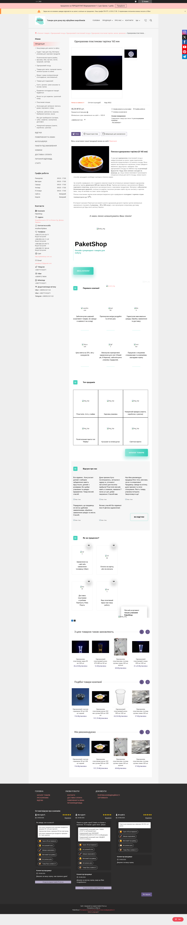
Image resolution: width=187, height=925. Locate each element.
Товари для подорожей (45, 81)
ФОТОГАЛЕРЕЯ (41, 141)
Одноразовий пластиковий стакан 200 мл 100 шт (141, 661)
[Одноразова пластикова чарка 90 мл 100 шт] (80, 647)
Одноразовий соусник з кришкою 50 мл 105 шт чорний (80, 711)
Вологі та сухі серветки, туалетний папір (49, 97)
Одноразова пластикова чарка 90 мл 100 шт (80, 661)
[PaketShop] (40, 20)
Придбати (121, 6)
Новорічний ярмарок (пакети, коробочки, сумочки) (47, 126)
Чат (179, 919)
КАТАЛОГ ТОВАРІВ (43, 795)
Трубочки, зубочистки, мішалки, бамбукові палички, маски (48, 113)
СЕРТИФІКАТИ (103, 798)
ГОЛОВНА (96, 20)
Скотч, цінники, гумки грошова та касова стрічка (48, 86)
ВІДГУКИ (38, 133)
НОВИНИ (38, 150)
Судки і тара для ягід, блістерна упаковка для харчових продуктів (48, 53)
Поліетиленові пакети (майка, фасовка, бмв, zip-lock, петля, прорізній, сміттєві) (47, 60)
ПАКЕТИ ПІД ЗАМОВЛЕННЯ (46, 146)
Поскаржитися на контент (88, 910)
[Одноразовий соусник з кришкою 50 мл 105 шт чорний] (80, 697)
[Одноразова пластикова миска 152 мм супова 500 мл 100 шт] (100, 697)
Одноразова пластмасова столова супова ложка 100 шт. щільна (120, 662)
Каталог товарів (43, 33)
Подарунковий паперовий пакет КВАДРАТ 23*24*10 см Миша (92, 838)
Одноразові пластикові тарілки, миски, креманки (108, 33)
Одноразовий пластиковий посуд (78, 33)
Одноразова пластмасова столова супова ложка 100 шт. (140, 711)
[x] (75, 620)
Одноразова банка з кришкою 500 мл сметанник (53, 831)
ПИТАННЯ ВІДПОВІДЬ (43, 159)
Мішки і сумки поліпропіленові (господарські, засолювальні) (47, 76)
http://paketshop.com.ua (43, 256)
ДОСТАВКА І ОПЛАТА (43, 154)
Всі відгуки (139, 517)
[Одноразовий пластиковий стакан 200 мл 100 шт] (141, 647)
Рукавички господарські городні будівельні (48, 91)
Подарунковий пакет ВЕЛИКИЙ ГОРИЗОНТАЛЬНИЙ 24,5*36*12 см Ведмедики (93, 834)
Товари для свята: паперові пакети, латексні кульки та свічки (49, 70)
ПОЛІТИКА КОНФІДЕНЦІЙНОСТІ (109, 795)
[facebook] (72, 620)
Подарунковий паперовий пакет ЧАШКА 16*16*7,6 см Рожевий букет (91, 830)
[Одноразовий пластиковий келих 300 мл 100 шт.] (120, 697)
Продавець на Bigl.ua (93, 908)
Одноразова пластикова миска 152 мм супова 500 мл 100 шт (100, 712)
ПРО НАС (118, 20)
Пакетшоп (113, 141)
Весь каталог (83, 271)
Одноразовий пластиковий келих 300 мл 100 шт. (120, 711)
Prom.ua (104, 906)
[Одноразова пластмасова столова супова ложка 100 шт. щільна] (120, 647)
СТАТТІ (38, 163)
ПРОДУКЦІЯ (106, 20)
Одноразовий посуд (58, 33)
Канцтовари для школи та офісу (48, 48)
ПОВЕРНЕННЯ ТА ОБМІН (45, 137)
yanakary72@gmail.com (43, 263)
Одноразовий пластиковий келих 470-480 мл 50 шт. (100, 661)
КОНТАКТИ (129, 20)
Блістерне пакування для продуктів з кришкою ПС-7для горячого (53, 834)
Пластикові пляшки (43, 102)
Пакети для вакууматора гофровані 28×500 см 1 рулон (134, 825)
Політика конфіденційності (106, 910)
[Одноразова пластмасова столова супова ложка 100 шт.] (141, 697)
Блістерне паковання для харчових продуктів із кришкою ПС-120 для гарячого (53, 828)
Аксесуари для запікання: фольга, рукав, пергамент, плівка (49, 107)
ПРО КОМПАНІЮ (42, 798)
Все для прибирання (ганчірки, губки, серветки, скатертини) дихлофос (48, 120)
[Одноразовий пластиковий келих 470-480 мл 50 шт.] (100, 647)
